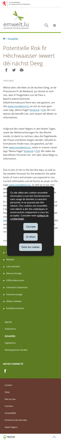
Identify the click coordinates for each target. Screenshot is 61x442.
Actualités (13, 38)
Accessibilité (10, 413)
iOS (43, 109)
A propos (9, 406)
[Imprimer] (21, 70)
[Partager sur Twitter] (14, 70)
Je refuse (30, 236)
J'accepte (31, 226)
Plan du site (10, 399)
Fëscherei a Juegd (14, 294)
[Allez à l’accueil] (4, 38)
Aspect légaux (11, 427)
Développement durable (16, 349)
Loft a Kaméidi (13, 266)
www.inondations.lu (18, 106)
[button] (55, 25)
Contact (8, 385)
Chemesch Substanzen (16, 287)
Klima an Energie (14, 273)
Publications (10, 328)
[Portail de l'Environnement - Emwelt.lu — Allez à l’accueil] (16, 19)
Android (34, 109)
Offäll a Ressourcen (15, 280)
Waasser (10, 259)
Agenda (8, 322)
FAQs (7, 392)
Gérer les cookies (30, 247)
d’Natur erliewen (14, 301)
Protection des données (16, 420)
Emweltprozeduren (15, 308)
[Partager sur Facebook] (6, 70)
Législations (10, 342)
